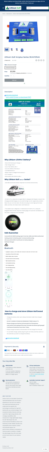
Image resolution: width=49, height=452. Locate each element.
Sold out (14, 80)
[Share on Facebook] (36, 60)
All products (9, 13)
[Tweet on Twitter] (41, 60)
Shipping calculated (21, 73)
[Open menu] (3, 7)
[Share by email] (43, 60)
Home (4, 13)
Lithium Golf (7, 60)
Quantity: (7, 76)
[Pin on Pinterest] (39, 60)
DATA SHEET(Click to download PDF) (18, 97)
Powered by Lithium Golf (8, 448)
